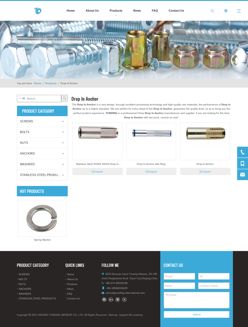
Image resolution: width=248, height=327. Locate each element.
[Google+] (111, 299)
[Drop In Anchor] (205, 134)
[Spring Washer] (42, 218)
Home (71, 10)
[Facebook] (104, 299)
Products (116, 10)
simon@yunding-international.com (125, 292)
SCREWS (26, 121)
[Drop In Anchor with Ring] (151, 133)
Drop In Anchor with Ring (151, 164)
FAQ (155, 10)
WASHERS (27, 164)
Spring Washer (42, 239)
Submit (197, 314)
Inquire (99, 171)
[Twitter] (124, 299)
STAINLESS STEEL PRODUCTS (42, 174)
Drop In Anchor (205, 164)
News (137, 10)
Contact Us (176, 10)
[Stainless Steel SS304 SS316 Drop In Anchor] (97, 133)
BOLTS (24, 132)
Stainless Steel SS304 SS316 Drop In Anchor (97, 164)
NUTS (24, 142)
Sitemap (113, 314)
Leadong (138, 314)
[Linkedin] (117, 299)
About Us (92, 10)
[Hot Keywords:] (64, 98)
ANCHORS (27, 153)
